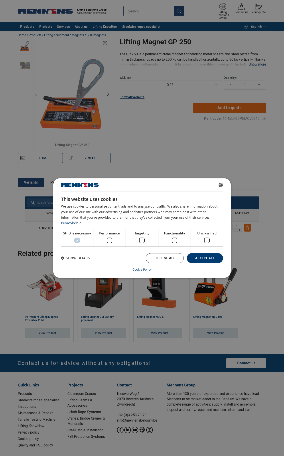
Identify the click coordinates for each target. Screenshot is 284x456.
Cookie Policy (142, 270)
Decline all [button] (164, 258)
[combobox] (221, 185)
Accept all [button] (205, 258)
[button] (75, 258)
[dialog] (142, 228)
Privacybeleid (71, 223)
